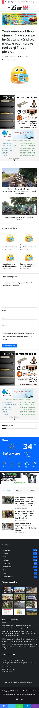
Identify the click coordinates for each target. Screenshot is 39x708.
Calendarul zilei (8, 576)
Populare (6, 491)
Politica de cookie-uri (29, 694)
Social (5, 557)
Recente (19, 491)
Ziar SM (6, 56)
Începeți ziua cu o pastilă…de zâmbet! (9, 246)
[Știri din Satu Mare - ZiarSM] (19, 7)
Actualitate (6, 550)
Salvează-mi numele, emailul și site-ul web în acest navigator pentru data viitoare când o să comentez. (18, 337)
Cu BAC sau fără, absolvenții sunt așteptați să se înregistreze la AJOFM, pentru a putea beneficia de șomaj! (19, 647)
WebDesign (26, 691)
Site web (4, 326)
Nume (4, 310)
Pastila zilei (6, 563)
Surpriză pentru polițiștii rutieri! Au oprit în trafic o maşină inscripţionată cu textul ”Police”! (24, 514)
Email (4, 318)
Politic (5, 573)
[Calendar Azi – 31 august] (7, 612)
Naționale (6, 560)
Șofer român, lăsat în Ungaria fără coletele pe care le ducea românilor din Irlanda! (25, 527)
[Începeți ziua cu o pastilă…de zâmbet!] (10, 238)
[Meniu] (9, 8)
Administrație (7, 566)
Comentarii (32, 491)
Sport (4, 570)
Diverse (5, 553)
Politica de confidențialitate (12, 694)
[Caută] (30, 8)
